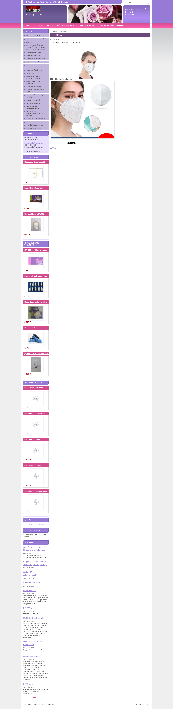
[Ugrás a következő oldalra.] (33, 697)
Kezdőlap (31, 2)
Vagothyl (30, 524)
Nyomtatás (65, 2)
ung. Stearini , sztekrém (33, 388)
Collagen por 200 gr (32, 583)
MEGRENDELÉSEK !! (33, 618)
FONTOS (27, 608)
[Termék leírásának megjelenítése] (36, 173)
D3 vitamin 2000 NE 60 (33, 656)
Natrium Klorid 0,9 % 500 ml (35, 214)
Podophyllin (41, 524)
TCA (35, 524)
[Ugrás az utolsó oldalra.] (35, 697)
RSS (54, 2)
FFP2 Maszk (29, 684)
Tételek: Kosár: (131, 12)
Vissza (54, 148)
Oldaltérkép (43, 2)
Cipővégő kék (29, 328)
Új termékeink (29, 590)
